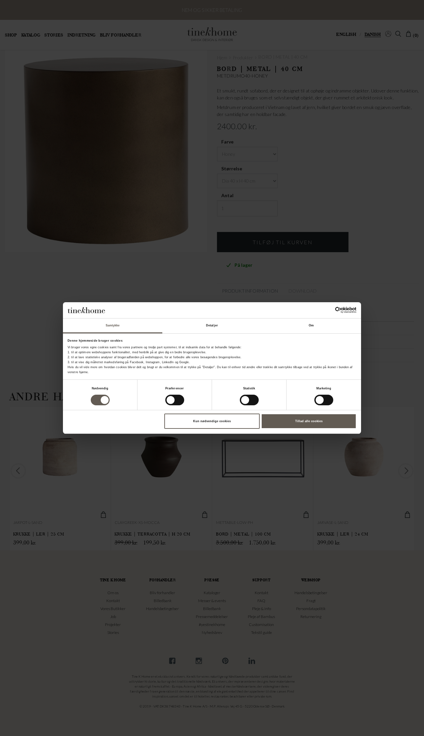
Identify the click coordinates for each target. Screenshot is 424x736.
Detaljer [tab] (212, 325)
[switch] (174, 400)
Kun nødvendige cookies (212, 421)
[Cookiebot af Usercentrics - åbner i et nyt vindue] (327, 310)
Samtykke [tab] (113, 325)
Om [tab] (311, 325)
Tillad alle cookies (309, 421)
